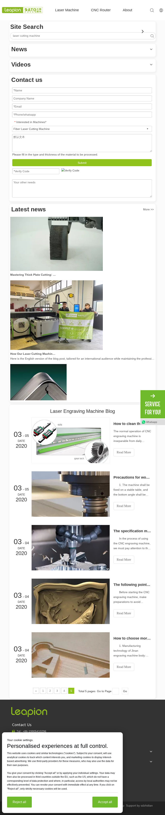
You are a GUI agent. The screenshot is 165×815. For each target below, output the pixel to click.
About (127, 10)
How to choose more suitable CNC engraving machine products (132, 638)
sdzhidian (147, 805)
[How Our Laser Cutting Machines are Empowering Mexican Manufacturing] (56, 344)
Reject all (19, 802)
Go (125, 691)
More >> (148, 209)
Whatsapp (151, 422)
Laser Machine (67, 10)
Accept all (105, 802)
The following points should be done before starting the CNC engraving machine (132, 585)
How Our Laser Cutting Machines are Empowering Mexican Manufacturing (33, 349)
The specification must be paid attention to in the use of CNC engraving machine (132, 531)
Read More (124, 452)
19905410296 (34, 731)
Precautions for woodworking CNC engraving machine (132, 477)
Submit (82, 162)
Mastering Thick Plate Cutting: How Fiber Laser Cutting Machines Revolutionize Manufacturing (33, 269)
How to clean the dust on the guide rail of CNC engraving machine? (132, 424)
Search (152, 35)
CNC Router (101, 10)
